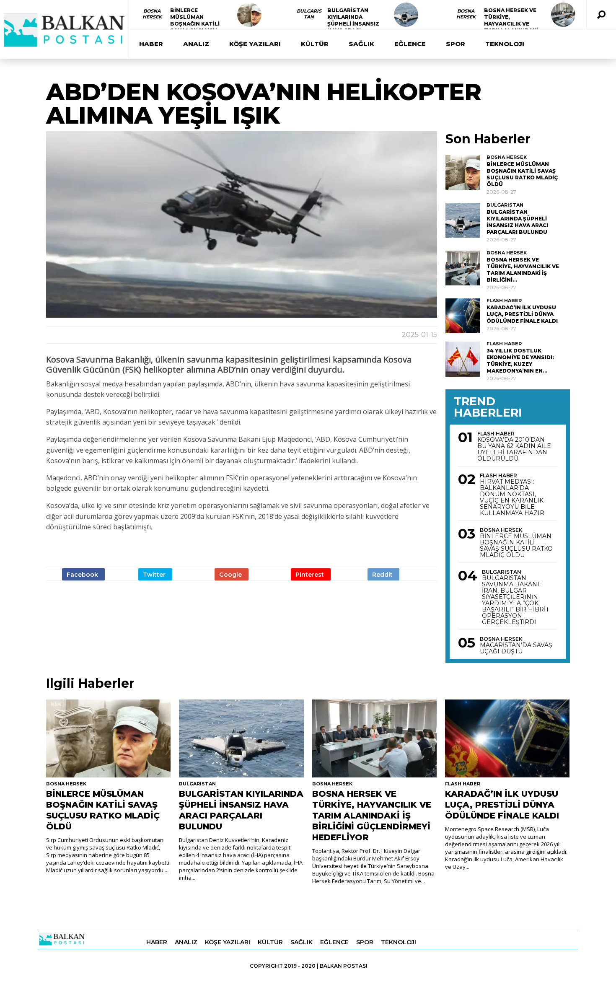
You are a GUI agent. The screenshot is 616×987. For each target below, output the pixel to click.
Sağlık (361, 44)
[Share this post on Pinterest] (311, 574)
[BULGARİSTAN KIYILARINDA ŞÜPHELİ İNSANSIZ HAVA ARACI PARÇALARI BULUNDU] (406, 15)
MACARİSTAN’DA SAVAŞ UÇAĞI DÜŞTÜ (516, 648)
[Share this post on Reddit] (383, 574)
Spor (455, 44)
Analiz (196, 44)
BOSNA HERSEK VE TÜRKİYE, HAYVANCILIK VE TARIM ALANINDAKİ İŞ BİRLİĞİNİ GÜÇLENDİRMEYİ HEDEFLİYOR (371, 815)
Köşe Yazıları (255, 44)
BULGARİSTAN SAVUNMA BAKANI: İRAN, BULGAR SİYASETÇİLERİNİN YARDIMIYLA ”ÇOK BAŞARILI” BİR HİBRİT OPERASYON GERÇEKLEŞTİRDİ (515, 600)
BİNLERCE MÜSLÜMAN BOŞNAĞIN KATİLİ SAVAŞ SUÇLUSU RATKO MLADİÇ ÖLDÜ (195, 27)
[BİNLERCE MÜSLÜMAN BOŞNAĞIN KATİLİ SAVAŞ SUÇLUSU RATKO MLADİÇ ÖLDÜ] (249, 15)
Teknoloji (504, 44)
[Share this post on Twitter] (155, 574)
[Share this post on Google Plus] (231, 574)
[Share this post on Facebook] (83, 574)
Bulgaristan (309, 14)
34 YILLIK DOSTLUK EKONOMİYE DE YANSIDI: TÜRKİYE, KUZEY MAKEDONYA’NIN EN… (520, 360)
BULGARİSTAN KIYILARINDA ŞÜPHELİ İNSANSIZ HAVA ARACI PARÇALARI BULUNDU (353, 27)
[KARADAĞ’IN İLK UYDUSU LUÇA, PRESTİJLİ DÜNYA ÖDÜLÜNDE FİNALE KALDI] (462, 315)
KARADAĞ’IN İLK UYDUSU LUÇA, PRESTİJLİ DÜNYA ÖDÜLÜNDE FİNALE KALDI (522, 314)
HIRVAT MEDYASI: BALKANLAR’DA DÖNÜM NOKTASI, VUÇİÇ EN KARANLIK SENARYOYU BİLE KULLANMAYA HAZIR (512, 497)
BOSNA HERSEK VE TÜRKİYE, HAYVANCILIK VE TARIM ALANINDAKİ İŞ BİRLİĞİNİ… (511, 23)
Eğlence (410, 44)
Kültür (315, 44)
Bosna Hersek (152, 14)
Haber (151, 44)
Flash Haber (504, 300)
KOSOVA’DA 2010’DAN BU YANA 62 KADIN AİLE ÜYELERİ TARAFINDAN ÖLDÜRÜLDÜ (514, 449)
